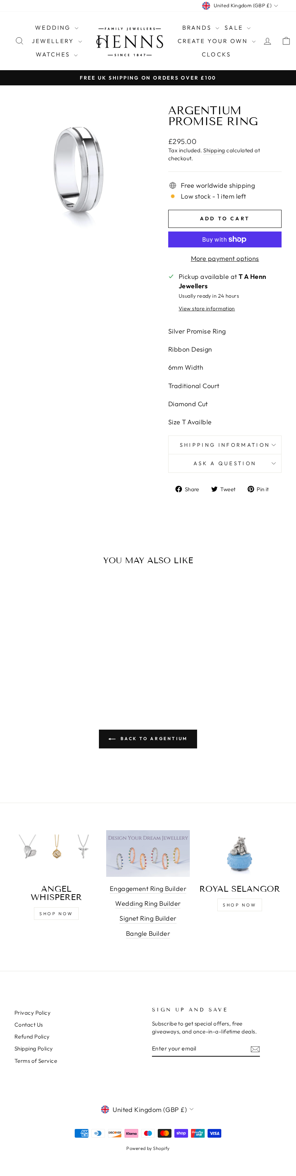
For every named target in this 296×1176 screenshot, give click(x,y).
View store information (207, 308)
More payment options (225, 258)
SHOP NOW (56, 913)
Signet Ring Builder (148, 918)
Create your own (214, 40)
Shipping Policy (33, 1048)
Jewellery (54, 40)
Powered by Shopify (147, 1148)
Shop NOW (240, 905)
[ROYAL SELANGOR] (240, 853)
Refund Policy (32, 1036)
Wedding (54, 27)
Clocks (216, 54)
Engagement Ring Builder (148, 888)
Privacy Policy (32, 1012)
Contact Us (28, 1024)
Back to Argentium (153, 738)
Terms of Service (35, 1060)
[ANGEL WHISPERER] (56, 853)
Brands (198, 27)
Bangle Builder (148, 933)
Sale (235, 27)
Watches (54, 54)
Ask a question (224, 463)
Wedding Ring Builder (147, 903)
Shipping (214, 150)
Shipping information (225, 445)
